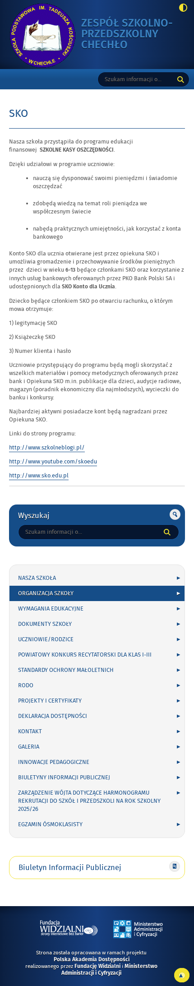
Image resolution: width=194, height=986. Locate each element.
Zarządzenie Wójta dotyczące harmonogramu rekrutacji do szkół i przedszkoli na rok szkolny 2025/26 (89, 801)
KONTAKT (30, 731)
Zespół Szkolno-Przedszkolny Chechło (127, 34)
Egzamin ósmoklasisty (50, 824)
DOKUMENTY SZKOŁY (45, 624)
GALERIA (28, 747)
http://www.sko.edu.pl (39, 476)
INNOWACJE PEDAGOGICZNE (53, 762)
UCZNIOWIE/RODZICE (46, 639)
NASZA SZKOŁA (37, 578)
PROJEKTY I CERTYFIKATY (50, 701)
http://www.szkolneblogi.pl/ (47, 448)
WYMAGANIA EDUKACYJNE (50, 609)
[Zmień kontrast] (180, 8)
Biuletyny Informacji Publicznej (64, 777)
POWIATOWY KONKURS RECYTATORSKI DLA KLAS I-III (85, 655)
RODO (25, 685)
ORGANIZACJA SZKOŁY (46, 593)
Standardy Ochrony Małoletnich (66, 670)
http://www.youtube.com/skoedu (53, 462)
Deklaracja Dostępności (52, 716)
